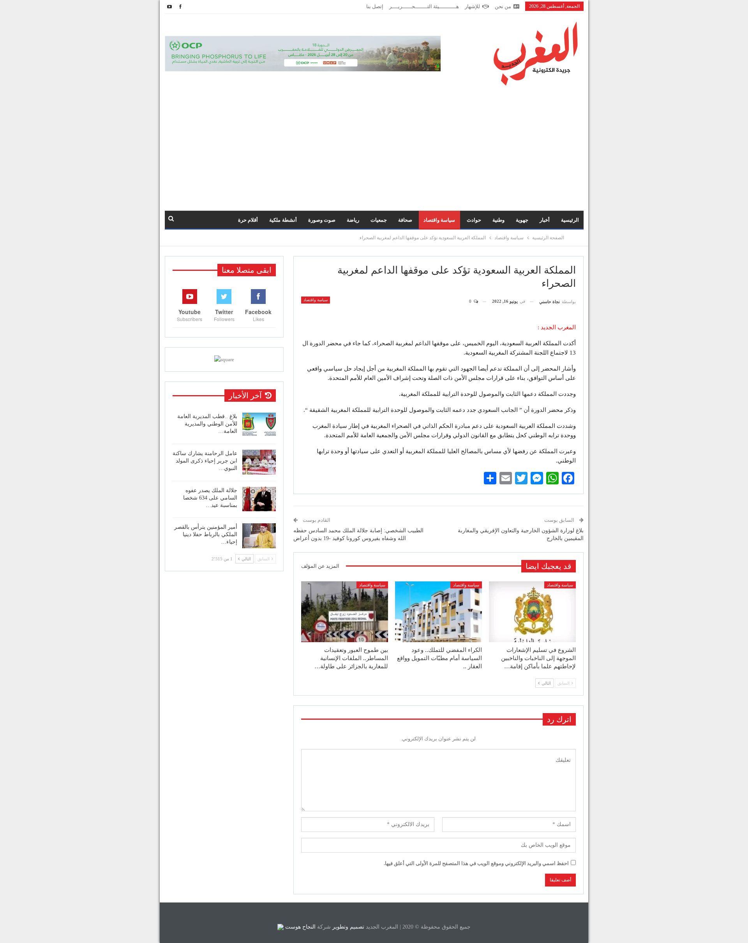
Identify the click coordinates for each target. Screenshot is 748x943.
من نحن (503, 6)
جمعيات (378, 220)
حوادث (474, 220)
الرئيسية (570, 220)
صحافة (405, 220)
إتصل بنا (374, 6)
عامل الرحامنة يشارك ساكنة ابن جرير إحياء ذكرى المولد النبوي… (205, 460)
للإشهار (472, 6)
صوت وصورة (321, 220)
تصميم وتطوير (348, 927)
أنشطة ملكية (282, 220)
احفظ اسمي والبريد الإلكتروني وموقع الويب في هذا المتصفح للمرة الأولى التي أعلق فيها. (476, 863)
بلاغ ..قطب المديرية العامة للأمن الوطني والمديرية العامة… (207, 423)
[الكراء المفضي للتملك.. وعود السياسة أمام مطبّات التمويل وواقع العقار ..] (438, 611)
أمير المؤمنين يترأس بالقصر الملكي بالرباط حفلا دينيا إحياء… (205, 534)
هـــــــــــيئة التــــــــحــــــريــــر (424, 6)
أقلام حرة (248, 220)
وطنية (498, 220)
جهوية (522, 220)
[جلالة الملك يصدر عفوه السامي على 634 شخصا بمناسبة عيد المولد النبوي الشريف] (259, 499)
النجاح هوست (300, 927)
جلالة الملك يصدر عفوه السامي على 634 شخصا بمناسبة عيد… (210, 497)
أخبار (545, 220)
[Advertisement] (374, 144)
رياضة (353, 220)
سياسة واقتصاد (439, 220)
